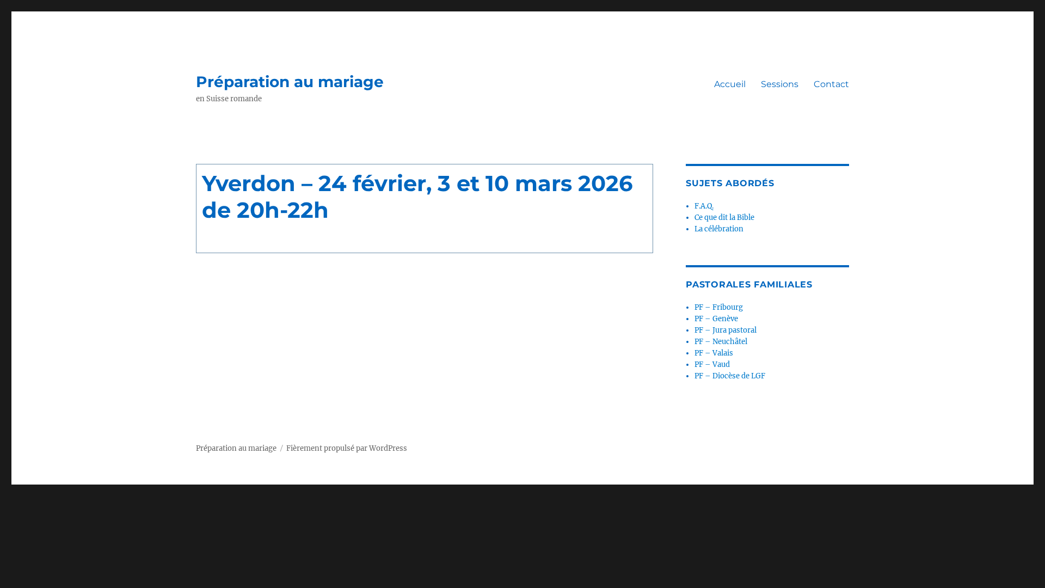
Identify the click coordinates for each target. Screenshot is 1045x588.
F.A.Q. (704, 206)
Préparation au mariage (290, 81)
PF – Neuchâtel (720, 341)
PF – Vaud (712, 364)
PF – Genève (716, 318)
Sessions (779, 84)
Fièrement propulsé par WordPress (346, 448)
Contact (831, 84)
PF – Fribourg (718, 307)
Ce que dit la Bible (724, 217)
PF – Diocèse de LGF (729, 376)
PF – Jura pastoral (725, 330)
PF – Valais (713, 353)
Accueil (730, 84)
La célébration (718, 229)
